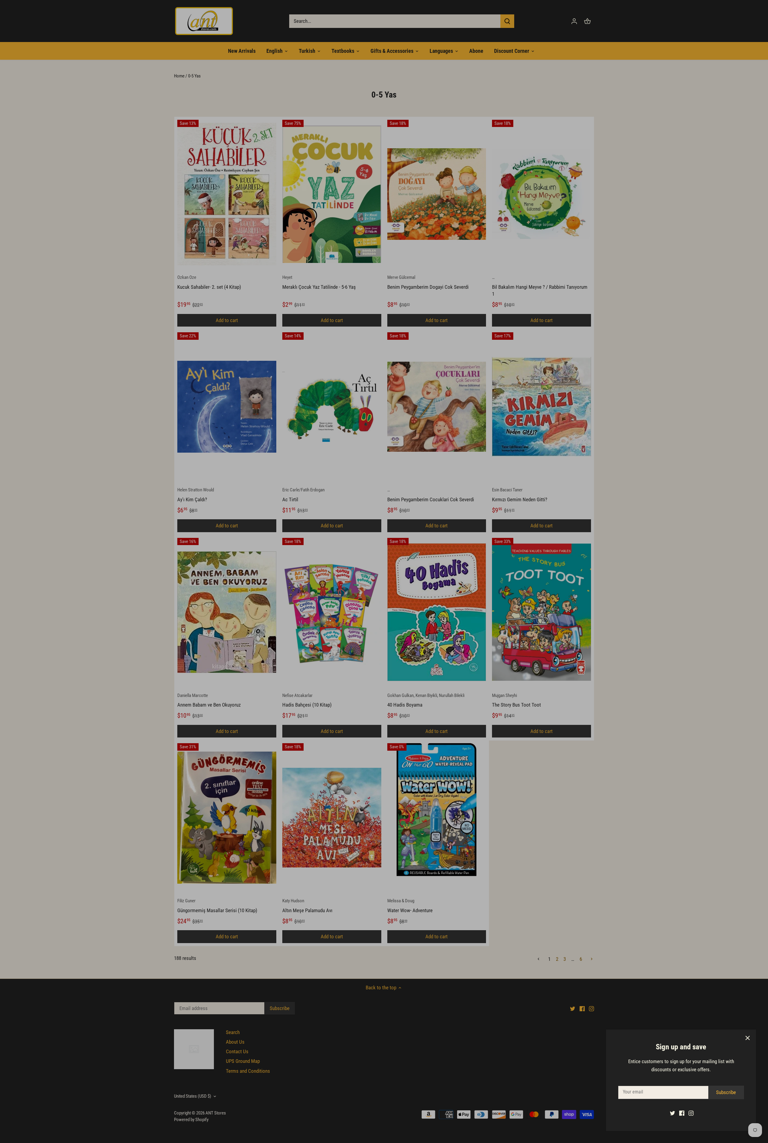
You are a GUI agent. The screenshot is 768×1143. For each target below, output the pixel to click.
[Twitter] (672, 1113)
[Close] (747, 1038)
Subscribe (726, 1092)
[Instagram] (691, 1113)
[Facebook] (681, 1113)
